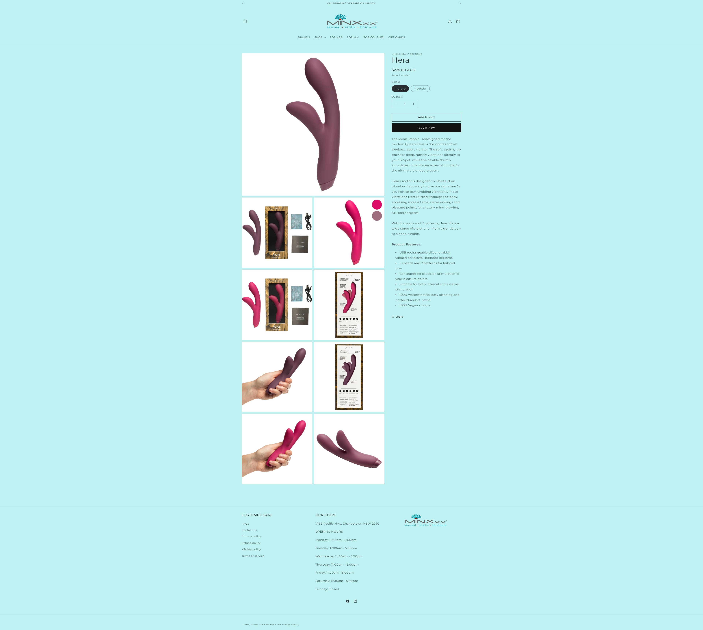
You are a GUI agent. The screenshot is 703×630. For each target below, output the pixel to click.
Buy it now (427, 127)
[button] (246, 21)
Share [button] (399, 316)
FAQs (245, 523)
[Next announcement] (460, 3)
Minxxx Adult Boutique (263, 624)
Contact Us (249, 530)
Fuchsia (420, 88)
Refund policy (251, 543)
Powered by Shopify (288, 624)
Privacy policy (251, 536)
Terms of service (253, 556)
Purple (400, 88)
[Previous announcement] (243, 3)
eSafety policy (251, 549)
